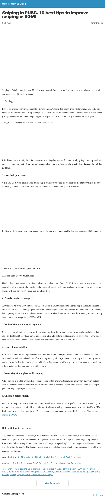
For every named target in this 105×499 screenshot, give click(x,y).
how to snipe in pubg (52, 469)
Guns (29, 463)
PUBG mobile (47, 472)
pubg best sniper (22, 472)
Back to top (98, 495)
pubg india (36, 472)
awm (10, 469)
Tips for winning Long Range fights (66, 463)
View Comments (52, 483)
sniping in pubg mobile (20, 474)
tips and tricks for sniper (42, 474)
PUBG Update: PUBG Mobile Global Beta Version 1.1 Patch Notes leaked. (50, 456)
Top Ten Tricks (19, 463)
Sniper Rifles (44, 463)
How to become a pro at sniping (27, 469)
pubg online (77, 472)
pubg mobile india (62, 472)
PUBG (35, 463)
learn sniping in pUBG (72, 469)
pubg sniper (88, 472)
